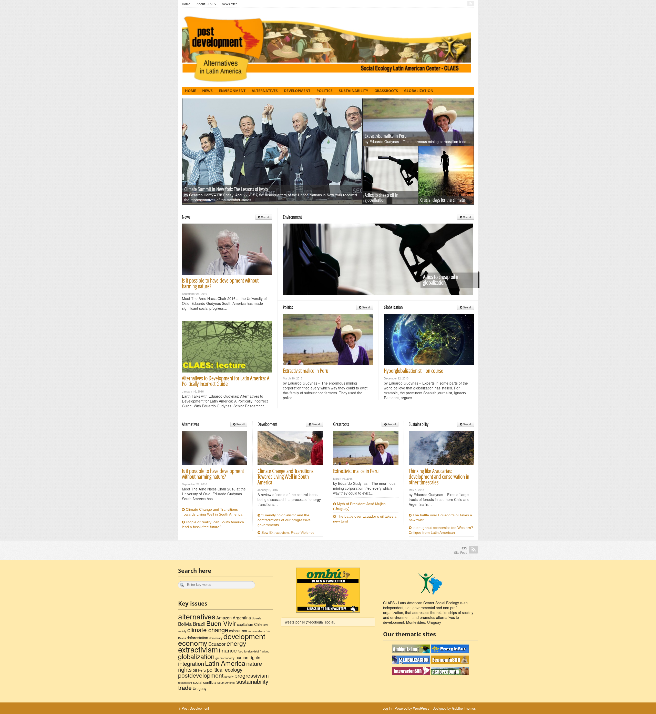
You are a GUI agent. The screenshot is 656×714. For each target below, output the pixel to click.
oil (195, 670)
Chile (258, 624)
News (207, 90)
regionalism (185, 683)
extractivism (198, 649)
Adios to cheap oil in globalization (381, 197)
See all (264, 217)
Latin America (225, 663)
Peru (202, 670)
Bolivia (185, 623)
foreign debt (251, 651)
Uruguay (200, 688)
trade (185, 687)
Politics (324, 90)
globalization (196, 656)
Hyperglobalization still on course (413, 370)
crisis (267, 631)
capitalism (245, 624)
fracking (264, 651)
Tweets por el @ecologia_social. (309, 622)
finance (228, 650)
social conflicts (204, 682)
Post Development (193, 708)
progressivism (251, 675)
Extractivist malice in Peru (386, 135)
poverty (228, 676)
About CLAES (206, 4)
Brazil (199, 623)
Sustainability (353, 90)
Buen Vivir (221, 623)
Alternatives (265, 90)
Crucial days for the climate (442, 199)
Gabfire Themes (464, 708)
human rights (247, 657)
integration (191, 663)
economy (192, 643)
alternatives (196, 616)
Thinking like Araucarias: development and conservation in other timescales (439, 476)
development (244, 636)
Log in (387, 708)
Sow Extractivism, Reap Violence (287, 532)
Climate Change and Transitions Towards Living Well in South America (285, 476)
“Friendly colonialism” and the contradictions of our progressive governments (284, 520)
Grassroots (386, 90)
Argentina (242, 618)
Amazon (224, 618)
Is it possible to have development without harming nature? (220, 283)
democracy (215, 638)
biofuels (256, 618)
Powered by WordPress (412, 708)
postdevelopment (200, 675)
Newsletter (229, 4)
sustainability (252, 681)
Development (297, 90)
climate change (207, 629)
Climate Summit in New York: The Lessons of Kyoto (226, 189)
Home (186, 4)
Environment (232, 90)
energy (236, 643)
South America (226, 683)
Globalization (418, 90)
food (240, 651)
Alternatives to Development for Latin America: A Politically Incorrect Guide (225, 380)
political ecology (224, 669)
